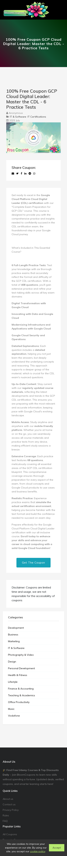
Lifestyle (13, 681)
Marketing (14, 641)
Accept (57, 847)
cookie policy (37, 851)
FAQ (5, 821)
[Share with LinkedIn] (25, 173)
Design (12, 661)
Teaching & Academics (21, 695)
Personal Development (21, 668)
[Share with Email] (13, 173)
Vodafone (14, 715)
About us (8, 798)
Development (16, 627)
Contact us (9, 804)
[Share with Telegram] (30, 173)
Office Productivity (18, 702)
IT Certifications (37, 116)
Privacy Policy (11, 810)
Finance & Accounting (21, 688)
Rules (6, 815)
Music (11, 708)
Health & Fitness (17, 675)
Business (13, 634)
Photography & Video (21, 654)
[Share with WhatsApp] (34, 173)
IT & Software (18, 116)
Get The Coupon (33, 562)
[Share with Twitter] (17, 173)
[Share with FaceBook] (21, 173)
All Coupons (10, 834)
